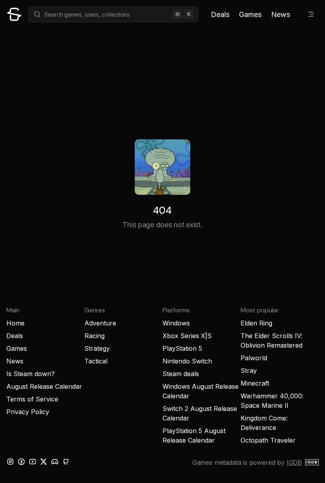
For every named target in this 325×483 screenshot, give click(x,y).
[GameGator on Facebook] (21, 462)
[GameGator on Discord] (55, 462)
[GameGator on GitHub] (66, 462)
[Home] (14, 14)
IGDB (294, 462)
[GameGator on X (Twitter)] (44, 462)
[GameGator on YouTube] (32, 462)
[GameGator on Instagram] (10, 462)
